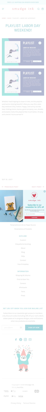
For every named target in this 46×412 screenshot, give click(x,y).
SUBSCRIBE (34, 217)
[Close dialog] (45, 191)
